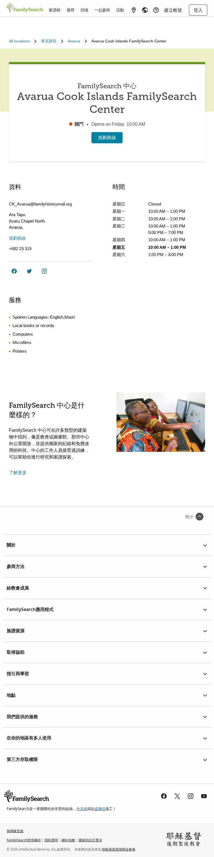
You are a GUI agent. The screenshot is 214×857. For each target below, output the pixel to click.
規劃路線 (107, 137)
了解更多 (18, 472)
